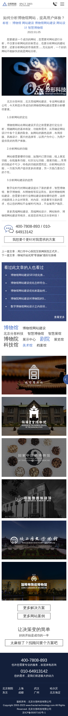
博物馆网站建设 (45, 23)
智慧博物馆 (35, 27)
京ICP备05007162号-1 (34, 712)
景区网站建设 (38, 384)
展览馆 (59, 339)
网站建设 (28, 23)
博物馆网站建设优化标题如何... (29, 290)
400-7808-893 (34, 660)
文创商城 (54, 384)
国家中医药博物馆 (34, 448)
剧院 (45, 338)
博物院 (11, 338)
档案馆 (42, 345)
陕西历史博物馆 (34, 531)
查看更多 (59, 317)
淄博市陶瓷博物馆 (34, 572)
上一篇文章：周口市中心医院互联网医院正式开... (30, 251)
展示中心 (29, 339)
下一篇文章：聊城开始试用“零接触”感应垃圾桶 (29, 255)
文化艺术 (20, 380)
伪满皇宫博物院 (34, 407)
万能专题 (25, 388)
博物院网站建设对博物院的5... (28, 298)
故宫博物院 (34, 364)
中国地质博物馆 (34, 489)
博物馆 (16, 23)
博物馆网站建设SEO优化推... (28, 275)
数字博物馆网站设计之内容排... (29, 306)
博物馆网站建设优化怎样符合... (29, 282)
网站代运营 (41, 388)
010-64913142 (34, 671)
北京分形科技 (13, 333)
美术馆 (28, 345)
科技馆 (11, 344)
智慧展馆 (54, 333)
